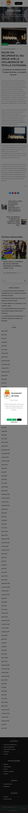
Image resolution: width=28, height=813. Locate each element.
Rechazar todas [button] (14, 422)
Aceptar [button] (14, 419)
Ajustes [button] (19, 419)
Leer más (9, 419)
